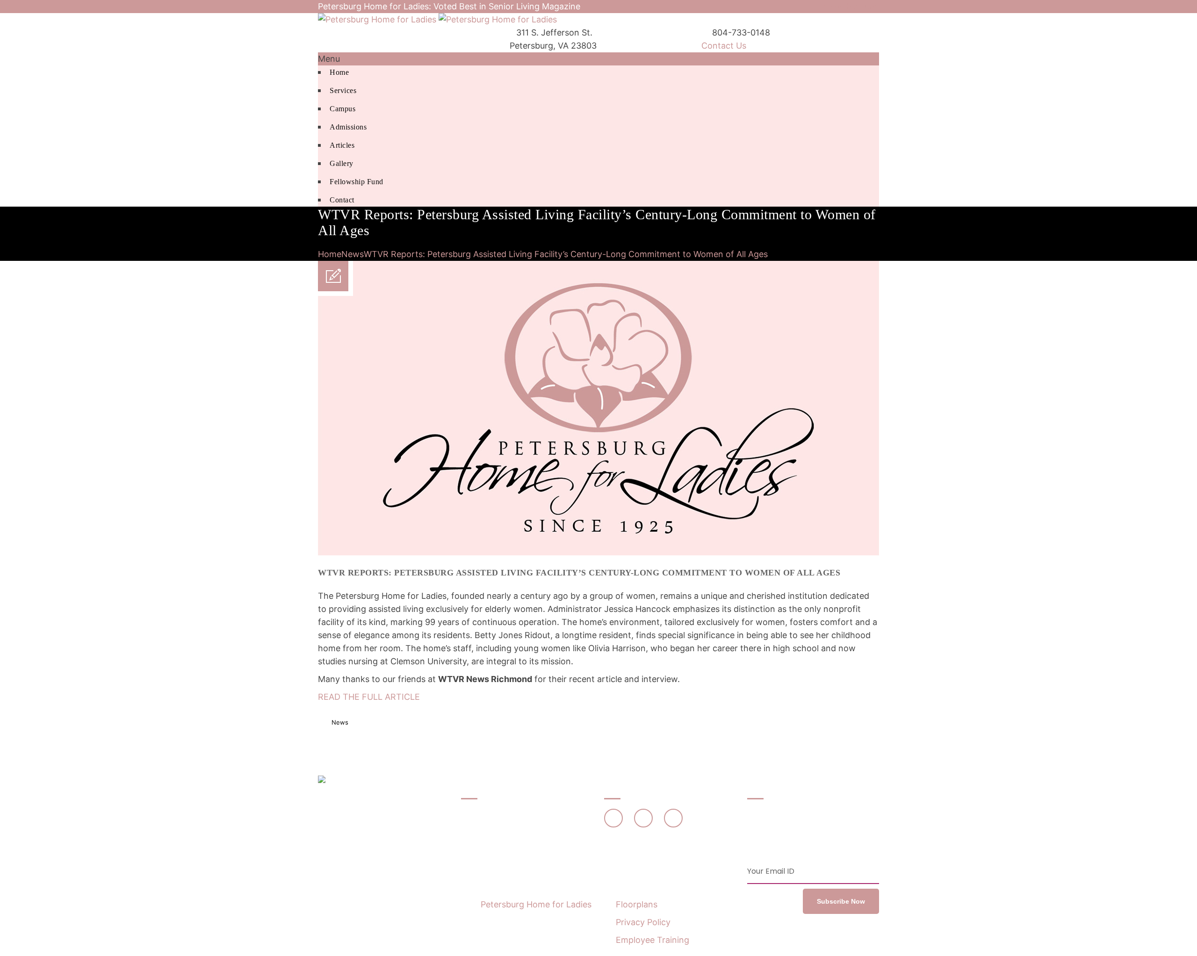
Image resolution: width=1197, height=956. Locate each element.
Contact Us (723, 45)
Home (339, 72)
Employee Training (652, 940)
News (352, 254)
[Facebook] (613, 818)
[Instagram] (673, 818)
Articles (342, 145)
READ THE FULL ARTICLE (369, 697)
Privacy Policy (643, 922)
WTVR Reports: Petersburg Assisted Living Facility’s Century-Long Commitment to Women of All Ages (566, 254)
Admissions (348, 127)
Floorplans (636, 904)
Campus (342, 109)
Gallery (341, 163)
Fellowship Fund (848, 6)
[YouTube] (643, 818)
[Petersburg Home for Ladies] (437, 19)
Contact (342, 200)
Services (343, 90)
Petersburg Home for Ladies (536, 904)
